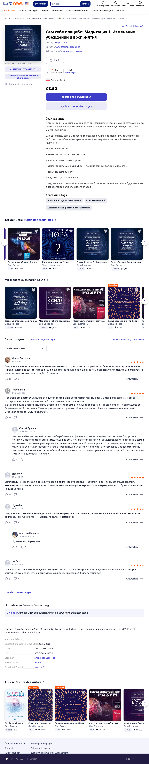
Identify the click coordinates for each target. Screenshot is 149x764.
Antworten (132, 378)
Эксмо (37, 662)
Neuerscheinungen (29, 10)
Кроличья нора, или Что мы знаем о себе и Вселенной (58, 262)
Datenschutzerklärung (41, 752)
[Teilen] (142, 26)
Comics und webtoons (77, 10)
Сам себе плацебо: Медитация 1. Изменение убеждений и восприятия (127, 262)
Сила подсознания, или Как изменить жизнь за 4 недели (124, 321)
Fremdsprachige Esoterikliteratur (64, 200)
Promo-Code (9, 10)
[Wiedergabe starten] (7, 759)
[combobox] (65, 3)
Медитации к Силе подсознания (55, 321)
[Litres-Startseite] (16, 4)
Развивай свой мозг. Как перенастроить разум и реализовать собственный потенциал (24, 262)
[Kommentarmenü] (141, 459)
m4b (36, 667)
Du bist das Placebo (14, 727)
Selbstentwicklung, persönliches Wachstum (69, 207)
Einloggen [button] (12, 612)
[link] (70, 358)
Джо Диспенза (15, 265)
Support (9, 752)
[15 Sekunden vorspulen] (17, 759)
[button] (54, 71)
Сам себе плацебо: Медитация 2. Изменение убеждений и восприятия (93, 262)
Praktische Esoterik (95, 200)
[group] (74, 360)
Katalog (43, 3)
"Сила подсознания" (71, 51)
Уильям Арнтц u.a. (51, 265)
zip (46, 667)
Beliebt (45, 10)
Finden (85, 3)
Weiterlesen (111, 739)
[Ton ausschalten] (134, 759)
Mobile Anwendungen (102, 10)
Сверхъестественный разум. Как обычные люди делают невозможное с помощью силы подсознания (89, 321)
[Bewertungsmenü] (141, 379)
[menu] (26, 348)
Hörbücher (57, 10)
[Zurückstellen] (37, 231)
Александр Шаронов (44, 658)
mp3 (42, 667)
